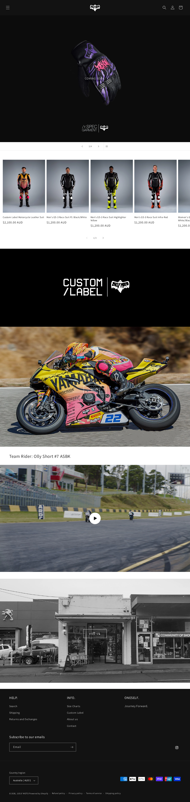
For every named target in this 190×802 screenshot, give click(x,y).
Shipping (14, 712)
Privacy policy (75, 793)
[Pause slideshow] (108, 146)
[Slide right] (103, 238)
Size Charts (73, 706)
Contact (71, 726)
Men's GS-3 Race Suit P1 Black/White (67, 217)
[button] (8, 8)
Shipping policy (113, 793)
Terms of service (94, 793)
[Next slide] (98, 146)
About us (72, 719)
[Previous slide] (82, 146)
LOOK (95, 389)
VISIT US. (95, 633)
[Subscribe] (72, 747)
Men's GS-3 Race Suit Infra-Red (151, 217)
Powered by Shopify (38, 793)
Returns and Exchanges (23, 719)
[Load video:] (95, 518)
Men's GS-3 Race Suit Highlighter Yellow (108, 219)
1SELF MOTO (23, 793)
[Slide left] (87, 238)
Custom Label (75, 712)
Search (13, 706)
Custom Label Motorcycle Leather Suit (23, 217)
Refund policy (58, 793)
